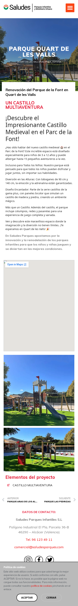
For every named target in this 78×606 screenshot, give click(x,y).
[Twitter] (50, 560)
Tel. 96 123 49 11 (39, 539)
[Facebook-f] (39, 560)
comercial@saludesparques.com (39, 547)
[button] (70, 7)
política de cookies (41, 585)
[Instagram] (28, 560)
